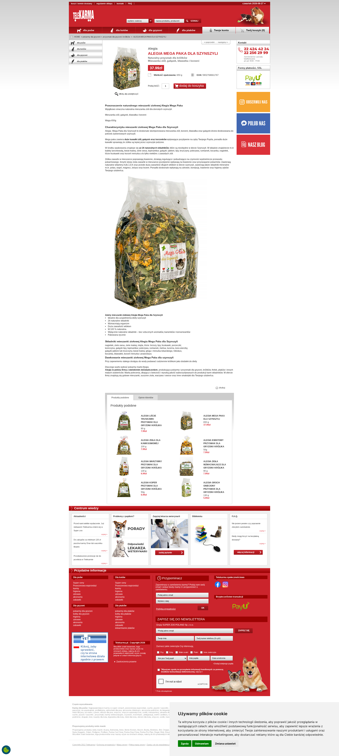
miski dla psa (78, 712)
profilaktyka (100, 710)
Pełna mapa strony (137, 745)
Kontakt (242, 42)
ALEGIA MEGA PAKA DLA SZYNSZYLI (149, 37)
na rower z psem (92, 712)
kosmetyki (137, 715)
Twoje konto (221, 30)
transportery (153, 712)
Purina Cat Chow (116, 732)
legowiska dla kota (116, 717)
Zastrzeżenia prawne (126, 661)
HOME (77, 37)
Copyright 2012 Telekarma (83, 745)
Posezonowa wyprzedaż (85, 585)
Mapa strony (122, 745)
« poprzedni (209, 42)
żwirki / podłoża (160, 715)
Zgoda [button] (185, 743)
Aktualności (80, 516)
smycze (117, 712)
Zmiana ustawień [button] (225, 743)
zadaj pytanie (165, 552)
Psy (162, 652)
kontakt (120, 3)
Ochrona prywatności (106, 745)
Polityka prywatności (166, 609)
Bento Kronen (130, 730)
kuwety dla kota (100, 717)
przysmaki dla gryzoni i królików (116, 37)
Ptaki (195, 652)
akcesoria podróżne (150, 710)
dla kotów (121, 30)
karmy (76, 588)
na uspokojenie (87, 710)
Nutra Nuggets (78, 732)
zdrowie (77, 594)
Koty (171, 652)
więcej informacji (245, 552)
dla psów (88, 30)
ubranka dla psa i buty (169, 712)
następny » (223, 42)
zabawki (77, 600)
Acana (106, 730)
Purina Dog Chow (131, 732)
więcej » (199, 672)
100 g (150, 443)
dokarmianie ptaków (125, 628)
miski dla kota (130, 717)
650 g (214, 419)
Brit (160, 730)
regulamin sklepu (104, 3)
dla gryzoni (155, 30)
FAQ (130, 3)
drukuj (222, 387)
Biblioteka (197, 516)
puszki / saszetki (161, 708)
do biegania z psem (168, 710)
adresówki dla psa (114, 710)
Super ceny (78, 583)
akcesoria (77, 597)
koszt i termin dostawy (81, 3)
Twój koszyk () (255, 30)
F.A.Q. (235, 516)
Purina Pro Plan (146, 732)
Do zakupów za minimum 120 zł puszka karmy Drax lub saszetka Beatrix (88, 543)
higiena (76, 591)
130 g (213, 489)
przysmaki (99, 715)
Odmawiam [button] (202, 743)
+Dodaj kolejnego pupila (223, 664)
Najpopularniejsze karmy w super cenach (106, 708)
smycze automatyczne (131, 712)
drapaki (85, 717)
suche (150, 708)
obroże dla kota (144, 717)
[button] (139, 21)
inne (91, 717)
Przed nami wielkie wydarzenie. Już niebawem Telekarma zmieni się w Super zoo (89, 527)
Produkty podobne (120, 397)
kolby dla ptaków (123, 614)
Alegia (152, 48)
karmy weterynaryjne (114, 715)
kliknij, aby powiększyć (128, 94)
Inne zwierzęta (209, 652)
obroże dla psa (106, 712)
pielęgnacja (148, 715)
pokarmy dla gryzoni (83, 611)
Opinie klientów (145, 397)
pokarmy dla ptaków (124, 611)
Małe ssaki (183, 652)
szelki (144, 712)
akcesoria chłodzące (132, 710)
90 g (151, 422)
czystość (128, 715)
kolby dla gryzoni (81, 614)
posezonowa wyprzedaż (135, 708)
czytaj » (104, 534)
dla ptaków (188, 30)
